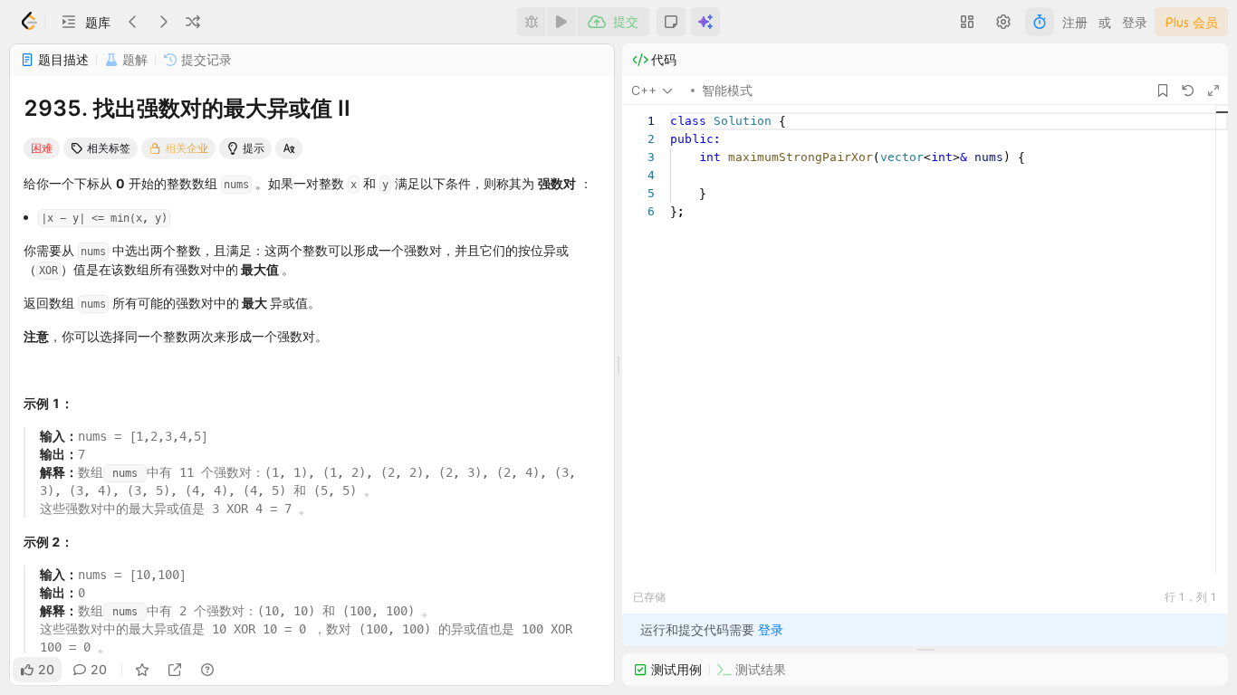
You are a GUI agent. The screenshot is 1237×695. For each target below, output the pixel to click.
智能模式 (727, 90)
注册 (1075, 22)
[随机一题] (192, 21)
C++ (644, 90)
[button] (85, 21)
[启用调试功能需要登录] (531, 21)
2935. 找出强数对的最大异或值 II (187, 108)
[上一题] (133, 21)
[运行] (561, 21)
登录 (1134, 22)
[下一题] (163, 21)
